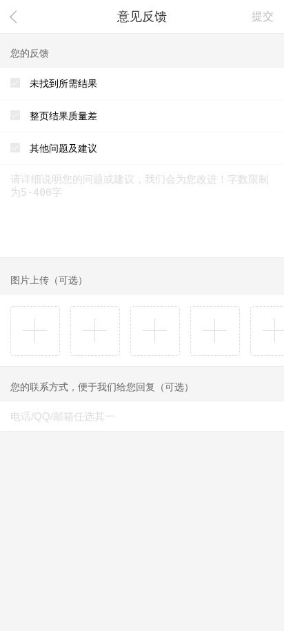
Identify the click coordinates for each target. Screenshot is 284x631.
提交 (263, 16)
